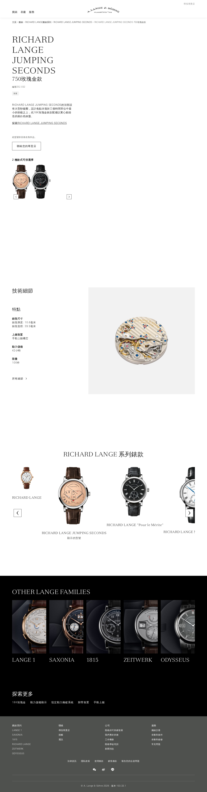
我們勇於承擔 (112, 735)
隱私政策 (85, 761)
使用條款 (99, 761)
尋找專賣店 (64, 730)
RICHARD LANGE (21, 744)
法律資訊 (71, 761)
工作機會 (109, 739)
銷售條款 (112, 761)
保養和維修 (157, 739)
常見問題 (156, 744)
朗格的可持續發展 (114, 730)
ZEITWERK (17, 749)
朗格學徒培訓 (112, 744)
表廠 (23, 12)
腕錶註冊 (156, 730)
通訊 (61, 739)
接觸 (61, 735)
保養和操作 (157, 735)
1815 (14, 739)
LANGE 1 (17, 730)
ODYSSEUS (18, 753)
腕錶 (15, 12)
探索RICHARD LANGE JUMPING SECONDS (39, 123)
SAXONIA (17, 735)
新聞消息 (109, 749)
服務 (31, 12)
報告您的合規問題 (130, 761)
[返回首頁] (103, 10)
